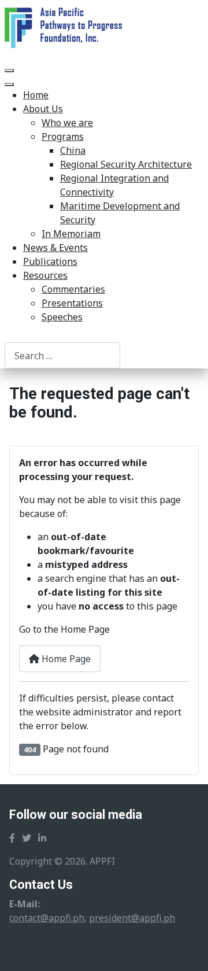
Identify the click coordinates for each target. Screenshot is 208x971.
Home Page (65, 658)
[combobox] (62, 355)
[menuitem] (36, 94)
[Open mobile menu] (9, 70)
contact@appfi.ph (46, 917)
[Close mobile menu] (9, 84)
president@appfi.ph (132, 917)
